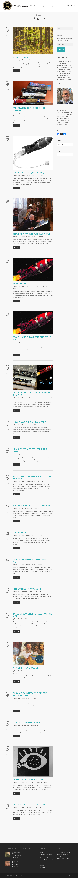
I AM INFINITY (19, 532)
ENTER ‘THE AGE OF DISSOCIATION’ (29, 804)
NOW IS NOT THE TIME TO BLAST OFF (30, 422)
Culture (23, 60)
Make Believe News (30, 286)
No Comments (33, 113)
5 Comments (48, 454)
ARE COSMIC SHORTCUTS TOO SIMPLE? (31, 505)
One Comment (39, 60)
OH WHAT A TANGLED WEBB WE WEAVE (31, 234)
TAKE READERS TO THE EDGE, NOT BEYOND (29, 109)
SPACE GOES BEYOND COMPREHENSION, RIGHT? (32, 560)
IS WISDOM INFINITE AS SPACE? (27, 722)
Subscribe (61, 49)
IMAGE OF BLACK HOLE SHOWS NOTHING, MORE (33, 614)
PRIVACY (20, 875)
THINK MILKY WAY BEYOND (26, 668)
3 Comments (37, 424)
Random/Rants (29, 481)
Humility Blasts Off (21, 283)
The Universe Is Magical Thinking (28, 172)
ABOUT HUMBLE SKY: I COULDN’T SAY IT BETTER (32, 338)
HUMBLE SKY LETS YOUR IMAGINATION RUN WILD (31, 393)
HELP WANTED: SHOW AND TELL (28, 588)
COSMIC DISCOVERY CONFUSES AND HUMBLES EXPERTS (30, 694)
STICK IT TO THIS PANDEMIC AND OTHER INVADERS (32, 477)
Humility (23, 113)
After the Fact (43, 867)
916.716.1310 (60, 856)
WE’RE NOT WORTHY (22, 57)
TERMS (16, 875)
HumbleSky (17, 60)
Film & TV (27, 397)
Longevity (27, 342)
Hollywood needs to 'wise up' (47, 854)
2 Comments (39, 564)
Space (32, 60)
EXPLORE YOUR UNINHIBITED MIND (29, 779)
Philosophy (28, 60)
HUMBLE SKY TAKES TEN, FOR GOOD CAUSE (30, 450)
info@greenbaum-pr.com (63, 858)
